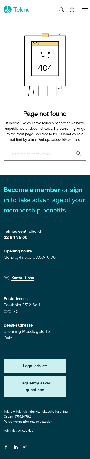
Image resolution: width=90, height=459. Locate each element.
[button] (61, 9)
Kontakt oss (22, 277)
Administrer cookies (18, 430)
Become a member (32, 189)
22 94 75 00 (15, 237)
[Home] (17, 9)
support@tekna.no (65, 139)
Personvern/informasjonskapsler (28, 421)
